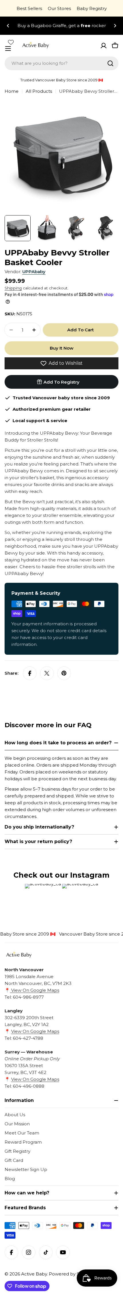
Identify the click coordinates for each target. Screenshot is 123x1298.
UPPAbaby (33, 271)
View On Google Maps (34, 990)
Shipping (13, 288)
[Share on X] (47, 673)
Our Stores (59, 8)
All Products (39, 91)
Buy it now (62, 348)
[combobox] (61, 63)
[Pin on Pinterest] (64, 673)
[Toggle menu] (8, 48)
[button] (8, 25)
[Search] (110, 63)
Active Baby (34, 1274)
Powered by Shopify (71, 1274)
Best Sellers (29, 8)
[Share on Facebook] (30, 673)
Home (12, 91)
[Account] (103, 45)
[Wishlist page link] (11, 42)
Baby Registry (92, 8)
